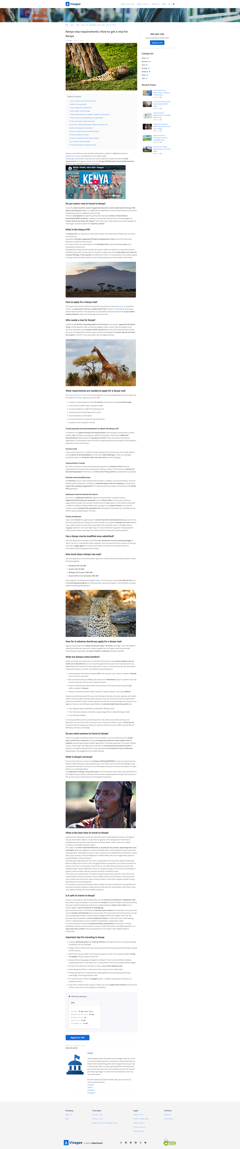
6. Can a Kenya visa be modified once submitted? (86, 118)
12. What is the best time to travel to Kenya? (84, 138)
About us (68, 1114)
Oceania (145, 72)
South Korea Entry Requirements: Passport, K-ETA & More (161, 92)
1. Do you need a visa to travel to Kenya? (82, 101)
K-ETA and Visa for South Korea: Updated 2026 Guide (161, 104)
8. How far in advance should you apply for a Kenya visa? (88, 124)
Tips (143, 78)
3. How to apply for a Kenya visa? (80, 108)
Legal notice (138, 1114)
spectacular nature (73, 156)
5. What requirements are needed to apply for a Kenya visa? (89, 114)
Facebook (91, 1090)
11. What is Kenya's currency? (79, 135)
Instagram (91, 1093)
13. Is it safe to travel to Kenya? (79, 141)
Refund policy (138, 1131)
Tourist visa (97, 1114)
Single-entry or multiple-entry (105, 1123)
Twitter (90, 1087)
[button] (171, 4)
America (145, 61)
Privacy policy (139, 1127)
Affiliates (168, 1119)
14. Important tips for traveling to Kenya (82, 145)
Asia (143, 65)
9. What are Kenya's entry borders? (81, 128)
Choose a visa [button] (142, 4)
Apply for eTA (77, 1037)
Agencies (167, 1114)
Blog (163, 4)
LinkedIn (90, 1085)
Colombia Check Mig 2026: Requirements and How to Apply (161, 126)
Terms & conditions (140, 1119)
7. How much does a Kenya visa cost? (82, 121)
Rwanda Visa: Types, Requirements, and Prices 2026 (162, 149)
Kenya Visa (119, 306)
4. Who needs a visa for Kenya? (79, 111)
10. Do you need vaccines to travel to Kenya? (84, 131)
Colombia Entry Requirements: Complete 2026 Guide (161, 115)
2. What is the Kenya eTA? (78, 104)
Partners (168, 1110)
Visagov (70, 40)
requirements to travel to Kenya (81, 395)
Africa (144, 58)
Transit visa (97, 1119)
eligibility (94, 224)
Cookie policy (138, 1123)
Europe (144, 68)
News (144, 75)
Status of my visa (127, 4)
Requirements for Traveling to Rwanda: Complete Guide (160, 138)
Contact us (155, 4)
